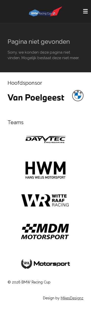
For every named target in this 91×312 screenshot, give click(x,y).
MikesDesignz (72, 298)
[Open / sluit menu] (85, 11)
